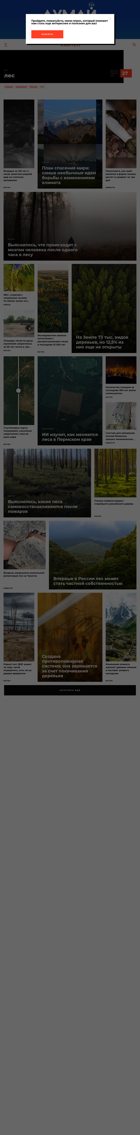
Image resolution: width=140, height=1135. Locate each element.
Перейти (47, 34)
